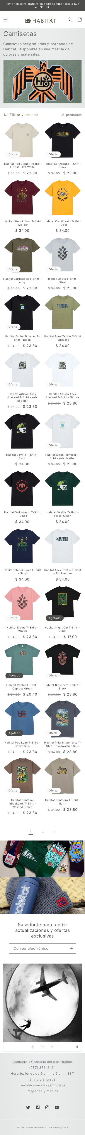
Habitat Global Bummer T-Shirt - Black (22, 338)
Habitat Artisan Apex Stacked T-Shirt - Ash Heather (22, 397)
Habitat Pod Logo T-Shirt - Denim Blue (22, 744)
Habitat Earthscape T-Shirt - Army (22, 280)
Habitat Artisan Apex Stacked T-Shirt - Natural (63, 395)
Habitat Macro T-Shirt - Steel (62, 280)
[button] (5, 19)
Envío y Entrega (43, 1079)
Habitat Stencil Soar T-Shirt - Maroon (22, 223)
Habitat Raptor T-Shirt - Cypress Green (22, 686)
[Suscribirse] (71, 948)
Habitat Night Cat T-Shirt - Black (62, 629)
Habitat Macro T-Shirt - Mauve (22, 629)
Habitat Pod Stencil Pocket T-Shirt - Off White (22, 165)
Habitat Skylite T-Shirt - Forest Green (62, 514)
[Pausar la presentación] (77, 1046)
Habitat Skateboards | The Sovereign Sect (47, 1127)
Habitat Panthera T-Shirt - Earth (62, 801)
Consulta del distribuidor (52, 1062)
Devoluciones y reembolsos (42, 1085)
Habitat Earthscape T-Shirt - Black (63, 165)
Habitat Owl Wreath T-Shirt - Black (22, 514)
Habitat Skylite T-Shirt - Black (22, 456)
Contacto (19, 1062)
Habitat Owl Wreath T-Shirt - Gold (62, 223)
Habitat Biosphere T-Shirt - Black (62, 686)
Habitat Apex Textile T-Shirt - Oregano (62, 338)
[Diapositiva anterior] (33, 1046)
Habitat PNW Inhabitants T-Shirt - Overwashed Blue (62, 744)
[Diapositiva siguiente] (52, 1046)
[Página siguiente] (54, 831)
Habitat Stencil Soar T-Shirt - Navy (22, 571)
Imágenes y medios (42, 1091)
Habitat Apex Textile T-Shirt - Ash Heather (62, 571)
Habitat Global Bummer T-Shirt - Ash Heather (62, 456)
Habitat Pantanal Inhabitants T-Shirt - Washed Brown (22, 803)
